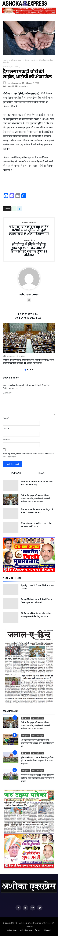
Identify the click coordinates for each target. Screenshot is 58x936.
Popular (16, 473)
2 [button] (27, 369)
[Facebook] (18, 908)
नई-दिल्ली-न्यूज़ (49, 351)
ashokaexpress (14, 83)
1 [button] (25, 369)
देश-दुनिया (38, 351)
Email (6, 429)
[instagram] (40, 908)
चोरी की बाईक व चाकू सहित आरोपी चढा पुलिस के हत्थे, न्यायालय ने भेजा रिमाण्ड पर (29, 229)
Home (5, 60)
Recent (42, 473)
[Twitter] (25, 908)
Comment (7, 393)
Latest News (12, 930)
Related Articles (28, 314)
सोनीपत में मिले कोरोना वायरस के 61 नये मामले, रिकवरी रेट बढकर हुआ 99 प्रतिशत (29, 248)
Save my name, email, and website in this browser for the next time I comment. (28, 455)
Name (6, 418)
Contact (47, 930)
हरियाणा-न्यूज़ (16, 60)
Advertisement (26, 930)
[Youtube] (32, 908)
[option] (29, 344)
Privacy (38, 930)
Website (6, 439)
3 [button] (30, 369)
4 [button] (32, 369)
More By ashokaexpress (27, 318)
